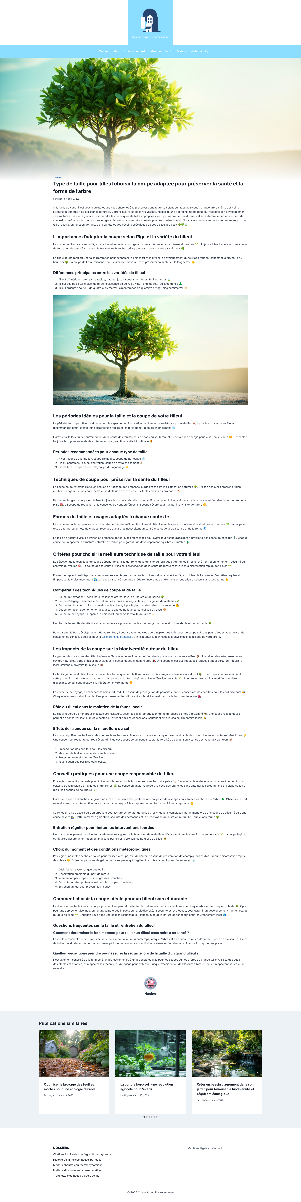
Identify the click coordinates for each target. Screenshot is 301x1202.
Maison (182, 51)
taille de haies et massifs (117, 636)
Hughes (61, 199)
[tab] (144, 1117)
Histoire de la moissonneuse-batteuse (77, 1159)
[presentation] (74, 1053)
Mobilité (196, 51)
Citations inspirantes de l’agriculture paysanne (82, 1154)
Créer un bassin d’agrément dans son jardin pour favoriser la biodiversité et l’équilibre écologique (225, 1089)
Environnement (134, 51)
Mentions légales (198, 1148)
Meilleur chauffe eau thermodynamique (78, 1165)
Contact (217, 1148)
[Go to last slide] (43, 1072)
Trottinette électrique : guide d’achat (76, 1175)
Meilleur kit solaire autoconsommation (77, 1170)
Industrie (155, 51)
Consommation (109, 51)
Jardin (168, 51)
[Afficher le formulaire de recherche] (206, 51)
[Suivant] (257, 1072)
